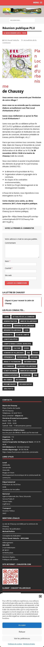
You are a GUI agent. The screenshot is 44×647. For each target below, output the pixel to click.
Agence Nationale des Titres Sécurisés (16, 496)
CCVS (26, 330)
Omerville (6, 470)
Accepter (22, 625)
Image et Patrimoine (12, 362)
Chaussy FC (8, 335)
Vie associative (25, 384)
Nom (7, 261)
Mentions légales (29, 644)
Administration (10, 321)
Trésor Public (7, 501)
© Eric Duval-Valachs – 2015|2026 (15, 538)
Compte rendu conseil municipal (17, 344)
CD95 (4, 487)
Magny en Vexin (8, 473)
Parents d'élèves (11, 375)
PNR (35, 375)
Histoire (34, 357)
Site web (8, 275)
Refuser (22, 632)
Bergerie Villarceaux (12, 330)
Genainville (6, 467)
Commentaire (10, 243)
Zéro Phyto (8, 389)
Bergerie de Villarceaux (24, 326)
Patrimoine (26, 375)
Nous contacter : (12, 416)
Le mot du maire (10, 371)
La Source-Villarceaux (26, 366)
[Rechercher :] (22, 20)
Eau (28, 353)
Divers (26, 348)
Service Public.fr (8, 499)
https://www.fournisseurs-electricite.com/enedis (20, 452)
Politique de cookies (15, 644)
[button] (40, 596)
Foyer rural (22, 357)
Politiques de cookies (10, 559)
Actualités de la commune (24, 317)
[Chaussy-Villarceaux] (22, 11)
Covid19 (7, 348)
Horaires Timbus (8, 511)
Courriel (8, 268)
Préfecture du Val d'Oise (11, 484)
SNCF (4, 513)
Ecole (35, 353)
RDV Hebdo (8, 380)
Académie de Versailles (11, 489)
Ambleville (6, 465)
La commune (9, 366)
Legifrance (6, 504)
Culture (17, 348)
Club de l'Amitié (22, 335)
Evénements (9, 357)
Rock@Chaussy (10, 384)
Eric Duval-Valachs (11, 40)
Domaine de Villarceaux (14, 353)
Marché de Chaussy (28, 371)
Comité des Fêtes (10, 339)
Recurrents (21, 380)
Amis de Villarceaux (28, 321)
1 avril (6, 317)
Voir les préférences (22, 638)
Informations (30, 362)
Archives (7, 326)
